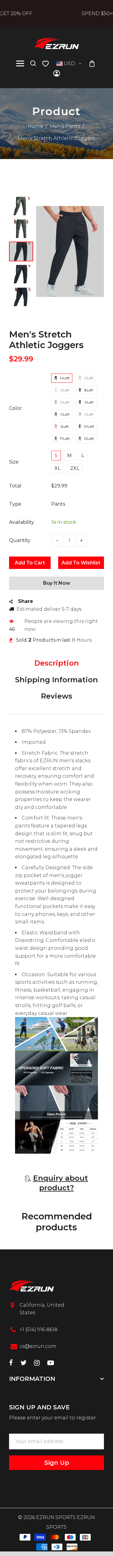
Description (56, 663)
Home (35, 126)
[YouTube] (50, 1363)
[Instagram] (37, 1363)
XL (58, 468)
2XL (74, 468)
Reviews (56, 696)
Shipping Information (56, 679)
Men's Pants (64, 126)
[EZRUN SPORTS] (56, 43)
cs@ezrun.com (38, 1346)
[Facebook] (11, 1363)
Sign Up (56, 1462)
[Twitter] (23, 1363)
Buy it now (56, 583)
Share (25, 601)
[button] (21, 201)
